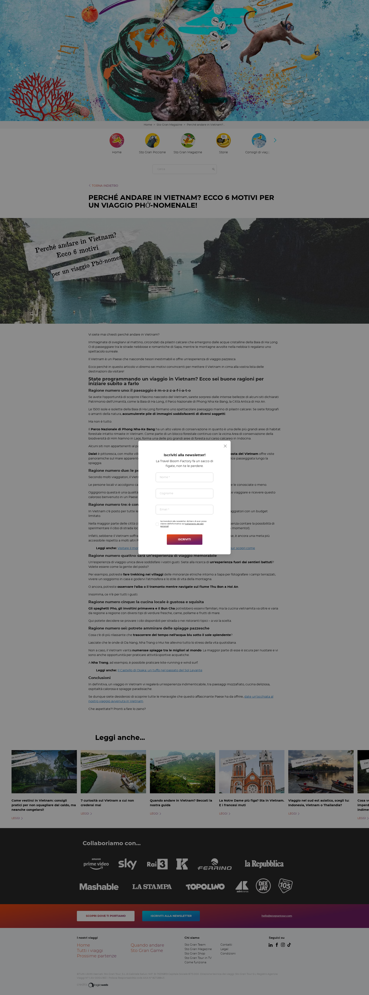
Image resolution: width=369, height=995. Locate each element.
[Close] (225, 446)
